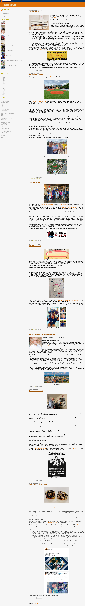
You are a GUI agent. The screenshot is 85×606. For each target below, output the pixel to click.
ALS (1, 100)
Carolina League (63, 513)
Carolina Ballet (3, 103)
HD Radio (2, 115)
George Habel (4, 10)
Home (54, 601)
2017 (3, 85)
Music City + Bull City (9, 45)
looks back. (57, 507)
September (4, 75)
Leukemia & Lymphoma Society (6, 118)
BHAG (55, 17)
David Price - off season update (11, 35)
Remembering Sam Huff (36, 391)
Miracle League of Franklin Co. (6, 120)
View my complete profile (5, 13)
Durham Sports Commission (47, 204)
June (3, 78)
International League (52, 522)
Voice (2, 137)
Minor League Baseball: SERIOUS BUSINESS (14, 60)
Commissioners (64, 204)
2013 (3, 89)
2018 (3, 84)
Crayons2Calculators (4, 105)
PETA (2, 126)
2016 (3, 86)
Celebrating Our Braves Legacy (38, 484)
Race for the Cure (4, 129)
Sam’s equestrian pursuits (40, 448)
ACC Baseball (3, 99)
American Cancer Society (5, 101)
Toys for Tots (3, 133)
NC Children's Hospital (5, 124)
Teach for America (4, 132)
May (3, 79)
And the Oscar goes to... (10, 55)
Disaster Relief (3, 107)
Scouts (2, 130)
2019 (3, 83)
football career (74, 448)
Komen (2, 117)
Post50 (2, 127)
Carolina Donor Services (5, 104)
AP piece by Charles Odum (54, 546)
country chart (42, 49)
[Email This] (37, 70)
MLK (1, 121)
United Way (3, 134)
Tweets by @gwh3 (4, 16)
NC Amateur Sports (4, 123)
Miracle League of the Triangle (49, 105)
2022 (3, 74)
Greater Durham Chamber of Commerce (7, 113)
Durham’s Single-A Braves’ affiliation (48, 513)
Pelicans (69, 526)
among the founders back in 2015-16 (70, 207)
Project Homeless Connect (5, 128)
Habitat (2, 114)
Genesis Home (3, 112)
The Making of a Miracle (36, 74)
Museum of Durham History (5, 122)
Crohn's (2, 106)
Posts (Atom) (36, 603)
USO (1, 136)
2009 (3, 93)
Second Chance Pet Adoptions (6, 131)
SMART (75, 16)
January (4, 80)
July (3, 77)
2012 (3, 90)
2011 (3, 91)
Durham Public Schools (5, 110)
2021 (3, 81)
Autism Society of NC (4, 102)
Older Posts (82, 601)
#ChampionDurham (34, 182)
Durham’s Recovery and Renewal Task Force (68, 300)
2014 (3, 88)
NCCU (2, 125)
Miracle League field (52, 345)
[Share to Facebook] (40, 70)
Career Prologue (34, 11)
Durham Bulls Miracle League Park (39, 101)
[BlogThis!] (38, 70)
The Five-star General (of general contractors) (42, 334)
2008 (3, 94)
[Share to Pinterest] (41, 70)
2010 (3, 92)
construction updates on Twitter (46, 76)
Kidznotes (2, 116)
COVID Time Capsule (35, 246)
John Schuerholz (78, 524)
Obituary (59, 409)
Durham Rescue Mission (5, 111)
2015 (3, 87)
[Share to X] (39, 70)
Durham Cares (3, 108)
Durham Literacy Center (5, 109)
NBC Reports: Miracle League (11, 65)
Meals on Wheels (4, 119)
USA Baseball (3, 135)
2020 (3, 82)
